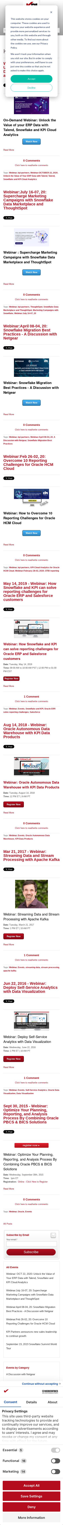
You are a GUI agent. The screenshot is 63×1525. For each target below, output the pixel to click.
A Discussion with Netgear (20, 1374)
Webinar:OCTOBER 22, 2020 (44, 173)
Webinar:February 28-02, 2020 (29, 571)
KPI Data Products (24, 839)
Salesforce (35, 712)
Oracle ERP (49, 709)
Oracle (21, 1211)
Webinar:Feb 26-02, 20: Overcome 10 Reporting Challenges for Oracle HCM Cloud (28, 462)
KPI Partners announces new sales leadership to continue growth (31, 1333)
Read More (8, 149)
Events (21, 709)
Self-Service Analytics (36, 1090)
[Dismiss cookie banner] (51, 13)
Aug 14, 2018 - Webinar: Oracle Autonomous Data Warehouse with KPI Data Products (26, 731)
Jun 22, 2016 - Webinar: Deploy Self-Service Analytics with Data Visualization (30, 987)
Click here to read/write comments (31, 165)
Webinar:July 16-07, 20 (25, 313)
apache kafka (9, 971)
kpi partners (23, 173)
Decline (31, 87)
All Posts (7, 1223)
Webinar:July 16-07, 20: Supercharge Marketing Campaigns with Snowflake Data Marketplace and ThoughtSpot (28, 200)
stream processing (50, 967)
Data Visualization (25, 1093)
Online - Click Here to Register (33, 1181)
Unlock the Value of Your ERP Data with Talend (25, 176)
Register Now (13, 804)
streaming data (33, 967)
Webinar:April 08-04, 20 (41, 437)
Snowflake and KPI (34, 709)
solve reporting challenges (16, 712)
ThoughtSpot (36, 307)
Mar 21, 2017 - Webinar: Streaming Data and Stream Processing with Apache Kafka (31, 855)
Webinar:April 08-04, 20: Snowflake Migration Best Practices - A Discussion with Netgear (30, 332)
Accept (31, 78)
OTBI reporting (52, 571)
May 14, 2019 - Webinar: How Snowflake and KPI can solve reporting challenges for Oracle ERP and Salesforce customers (29, 591)
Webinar (13, 173)
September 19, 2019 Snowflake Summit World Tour (31, 1346)
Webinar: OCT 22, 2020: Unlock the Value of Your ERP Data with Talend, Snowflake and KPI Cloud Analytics (30, 1278)
